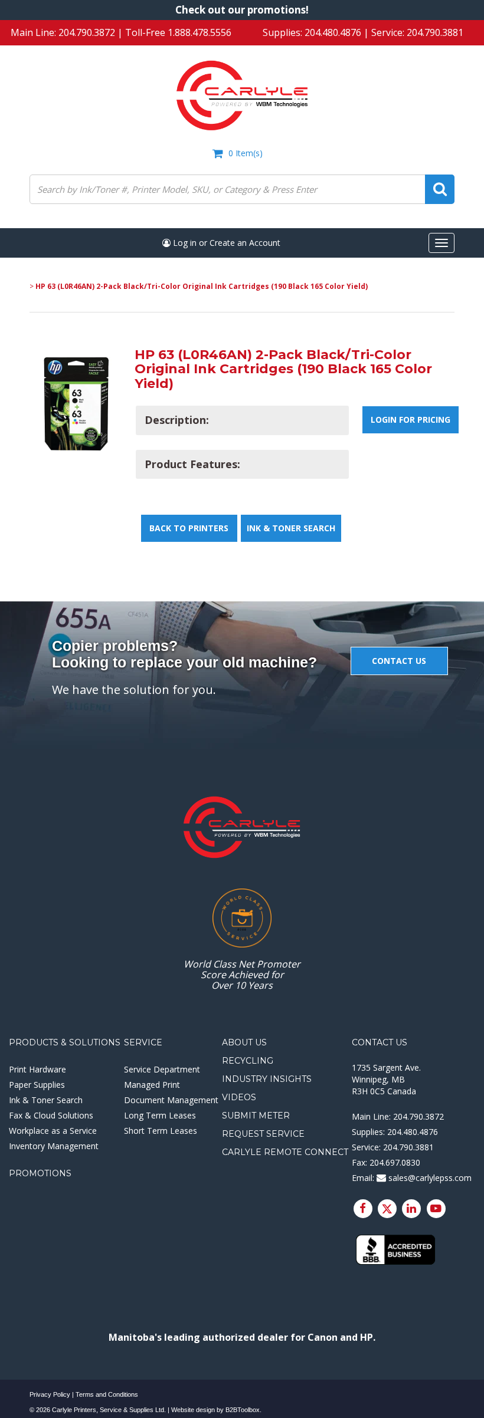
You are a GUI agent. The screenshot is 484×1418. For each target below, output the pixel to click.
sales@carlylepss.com (429, 1177)
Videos (239, 1097)
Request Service (263, 1134)
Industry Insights (267, 1079)
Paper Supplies (37, 1084)
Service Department (162, 1069)
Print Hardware (37, 1069)
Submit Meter (256, 1115)
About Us (244, 1042)
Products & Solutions (64, 1042)
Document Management (171, 1100)
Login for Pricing (410, 419)
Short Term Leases (160, 1130)
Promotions (40, 1173)
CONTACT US (399, 660)
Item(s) (245, 153)
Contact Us (379, 1042)
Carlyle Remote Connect (285, 1152)
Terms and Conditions (107, 1394)
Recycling (247, 1060)
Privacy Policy (50, 1394)
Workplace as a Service (53, 1130)
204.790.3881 (435, 32)
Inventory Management (54, 1145)
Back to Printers (188, 528)
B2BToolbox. (243, 1409)
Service (143, 1042)
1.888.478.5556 (199, 32)
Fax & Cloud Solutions (51, 1115)
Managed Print (152, 1084)
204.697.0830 (394, 1162)
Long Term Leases (160, 1115)
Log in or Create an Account (225, 242)
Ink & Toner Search (291, 528)
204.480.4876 (333, 32)
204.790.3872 (86, 32)
